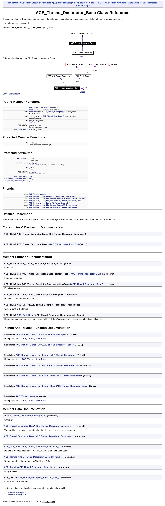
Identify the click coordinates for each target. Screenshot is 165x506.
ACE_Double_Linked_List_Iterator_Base (35, 376)
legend (82, 56)
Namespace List (28, 3)
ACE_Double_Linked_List (28, 334)
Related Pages (83, 6)
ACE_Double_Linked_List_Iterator (32, 355)
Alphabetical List (62, 3)
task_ (31, 177)
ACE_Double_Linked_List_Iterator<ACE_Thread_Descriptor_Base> (55, 201)
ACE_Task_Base (20, 130)
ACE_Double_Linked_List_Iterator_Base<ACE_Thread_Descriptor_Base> (57, 199)
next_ (31, 179)
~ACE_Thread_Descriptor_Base (41, 109)
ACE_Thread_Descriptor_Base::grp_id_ (26, 416)
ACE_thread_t (22, 158)
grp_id (31, 121)
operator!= (33, 116)
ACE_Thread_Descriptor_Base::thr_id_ (37, 467)
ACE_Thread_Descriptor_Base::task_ (40, 447)
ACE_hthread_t (22, 163)
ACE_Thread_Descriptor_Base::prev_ (54, 436)
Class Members (135, 3)
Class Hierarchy (45, 3)
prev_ (31, 181)
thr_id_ (32, 158)
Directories (88, 3)
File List (99, 3)
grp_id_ (32, 167)
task (30, 130)
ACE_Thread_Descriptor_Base (41, 107)
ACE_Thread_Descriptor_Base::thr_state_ (38, 477)
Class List (77, 3)
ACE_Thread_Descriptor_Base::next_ (53, 426)
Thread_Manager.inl (17, 495)
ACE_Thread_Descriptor (54, 334)
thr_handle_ (33, 163)
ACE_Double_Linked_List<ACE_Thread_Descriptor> (49, 203)
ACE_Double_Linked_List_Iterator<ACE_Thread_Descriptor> (53, 207)
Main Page (13, 3)
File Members (150, 3)
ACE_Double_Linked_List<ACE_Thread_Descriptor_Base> (52, 196)
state (31, 125)
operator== (33, 112)
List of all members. (11, 94)
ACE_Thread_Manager (38, 194)
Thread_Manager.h (17, 492)
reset (31, 143)
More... (119, 19)
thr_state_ (33, 172)
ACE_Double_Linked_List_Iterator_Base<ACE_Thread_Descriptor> (55, 205)
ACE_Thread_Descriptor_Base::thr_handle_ (41, 457)
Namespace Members (115, 3)
